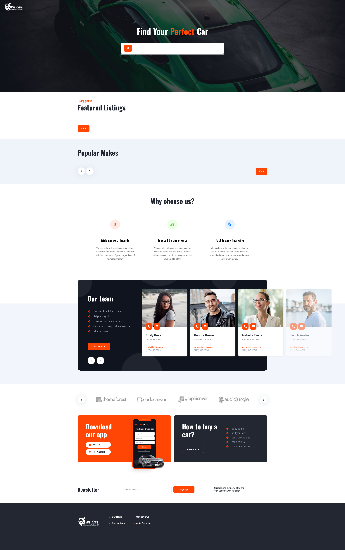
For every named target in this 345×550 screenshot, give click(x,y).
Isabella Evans (252, 335)
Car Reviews (142, 517)
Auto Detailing (143, 523)
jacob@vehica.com (299, 347)
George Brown (204, 335)
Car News (117, 517)
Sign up (184, 489)
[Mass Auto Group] (14, 7)
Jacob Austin (299, 335)
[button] (98, 445)
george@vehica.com (203, 347)
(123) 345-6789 (153, 350)
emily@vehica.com (154, 347)
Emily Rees (153, 335)
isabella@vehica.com (252, 347)
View (83, 128)
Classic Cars (118, 523)
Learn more (99, 346)
